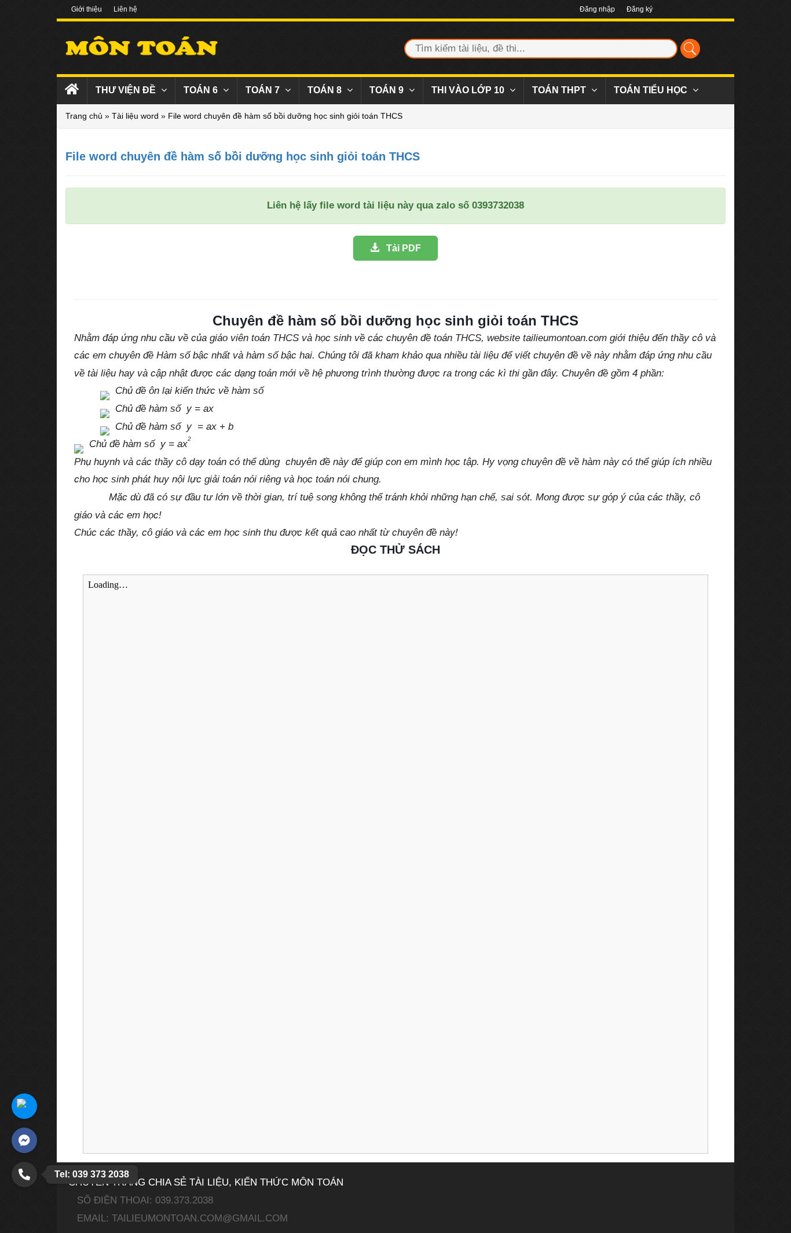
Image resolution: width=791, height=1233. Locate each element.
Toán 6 (202, 90)
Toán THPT (560, 90)
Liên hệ (125, 9)
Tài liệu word (135, 115)
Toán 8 (325, 90)
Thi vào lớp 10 (469, 90)
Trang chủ (83, 115)
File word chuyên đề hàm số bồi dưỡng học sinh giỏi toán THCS (285, 115)
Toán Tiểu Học (652, 90)
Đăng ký (640, 9)
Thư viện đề (127, 90)
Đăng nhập (597, 9)
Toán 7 (264, 90)
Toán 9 (387, 90)
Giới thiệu (86, 9)
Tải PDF (400, 248)
